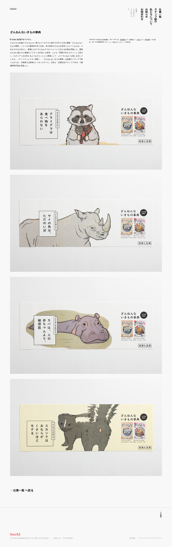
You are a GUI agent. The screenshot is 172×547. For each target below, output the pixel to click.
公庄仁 (139, 39)
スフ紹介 (155, 15)
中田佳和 (147, 39)
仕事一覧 (160, 13)
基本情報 (132, 538)
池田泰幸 (123, 39)
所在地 (136, 10)
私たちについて (151, 16)
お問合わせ (142, 14)
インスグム (134, 12)
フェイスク (131, 12)
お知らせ (146, 13)
